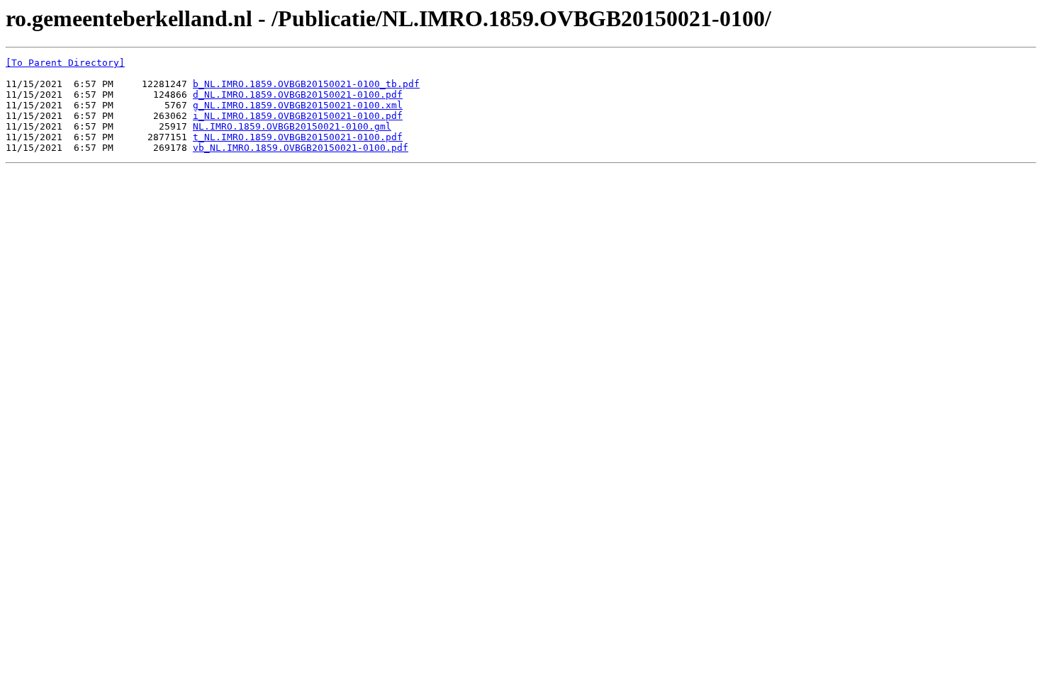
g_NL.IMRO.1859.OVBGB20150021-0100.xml (298, 105)
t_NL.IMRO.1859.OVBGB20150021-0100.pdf (298, 137)
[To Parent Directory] (65, 62)
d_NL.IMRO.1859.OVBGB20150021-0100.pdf (298, 94)
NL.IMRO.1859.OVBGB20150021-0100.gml (292, 126)
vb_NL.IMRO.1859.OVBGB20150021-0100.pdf (300, 147)
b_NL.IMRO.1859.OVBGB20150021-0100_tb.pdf (306, 84)
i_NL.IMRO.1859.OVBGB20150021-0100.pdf (298, 115)
